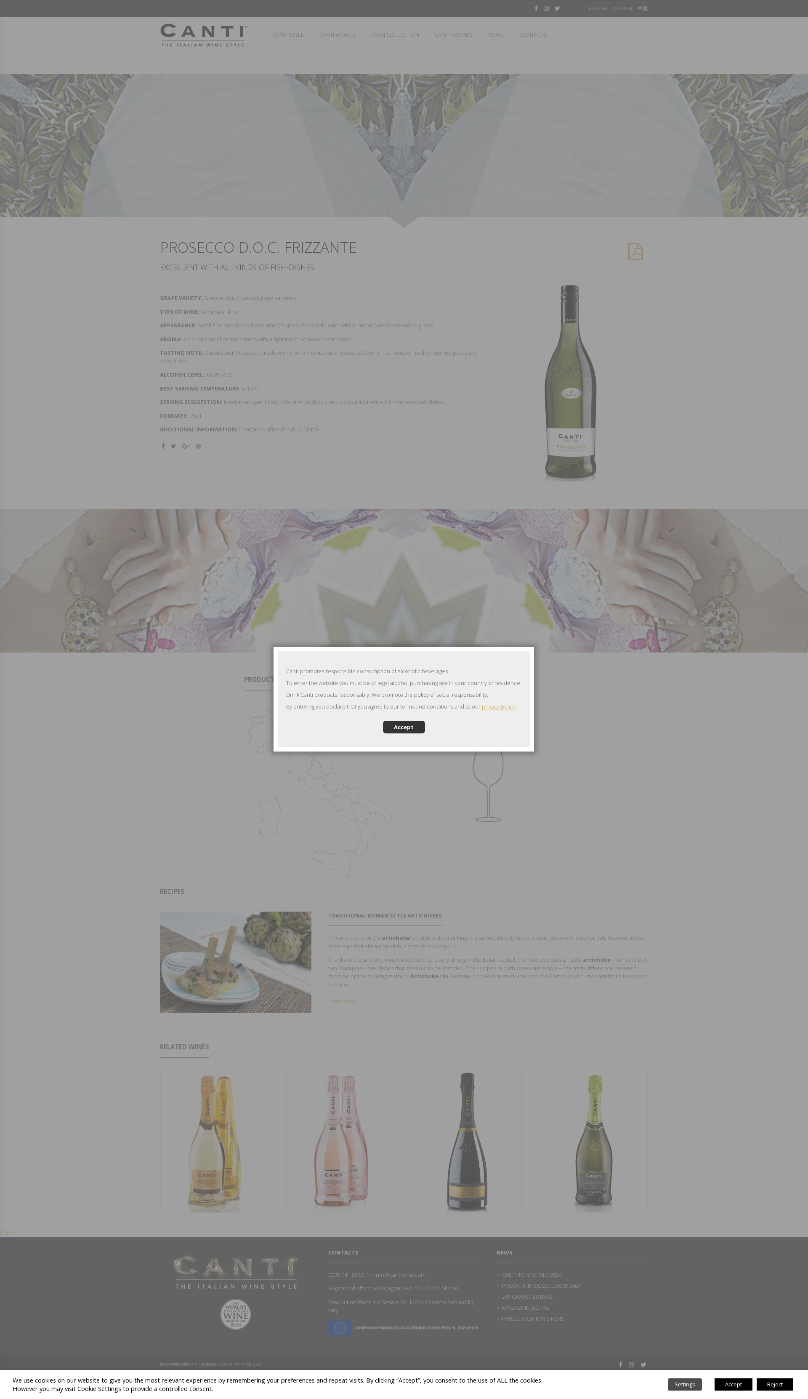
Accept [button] (733, 1384)
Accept (404, 727)
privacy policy (499, 706)
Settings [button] (685, 1384)
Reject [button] (775, 1384)
